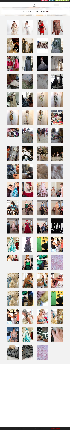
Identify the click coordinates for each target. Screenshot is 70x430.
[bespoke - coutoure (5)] (27, 287)
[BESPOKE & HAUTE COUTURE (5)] (57, 88)
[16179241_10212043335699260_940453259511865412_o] (27, 70)
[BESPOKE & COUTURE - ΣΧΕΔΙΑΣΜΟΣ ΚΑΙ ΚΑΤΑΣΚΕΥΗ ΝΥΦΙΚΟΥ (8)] (13, 341)
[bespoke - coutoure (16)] (13, 233)
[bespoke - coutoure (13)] (27, 215)
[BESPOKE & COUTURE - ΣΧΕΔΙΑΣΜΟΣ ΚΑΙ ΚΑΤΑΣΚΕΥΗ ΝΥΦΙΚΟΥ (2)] (42, 305)
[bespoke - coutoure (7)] (57, 287)
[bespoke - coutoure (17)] (27, 233)
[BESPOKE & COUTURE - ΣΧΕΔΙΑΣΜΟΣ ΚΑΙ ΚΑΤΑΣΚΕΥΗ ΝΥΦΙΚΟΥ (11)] (57, 341)
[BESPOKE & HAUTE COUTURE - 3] (27, 34)
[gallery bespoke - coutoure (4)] (57, 251)
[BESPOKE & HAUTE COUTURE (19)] (27, 161)
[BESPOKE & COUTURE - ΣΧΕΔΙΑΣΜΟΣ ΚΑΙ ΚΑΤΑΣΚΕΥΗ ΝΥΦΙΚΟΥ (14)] (42, 359)
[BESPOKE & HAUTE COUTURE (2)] (13, 88)
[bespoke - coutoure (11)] (57, 197)
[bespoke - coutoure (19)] (57, 233)
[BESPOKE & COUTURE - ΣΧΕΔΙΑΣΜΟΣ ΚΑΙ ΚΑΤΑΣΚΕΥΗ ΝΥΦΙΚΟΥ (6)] (42, 323)
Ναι (53, 428)
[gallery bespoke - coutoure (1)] (13, 251)
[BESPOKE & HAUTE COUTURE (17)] (57, 143)
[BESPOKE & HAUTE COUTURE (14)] (13, 137)
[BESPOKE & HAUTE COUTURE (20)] (42, 161)
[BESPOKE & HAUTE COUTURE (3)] (27, 88)
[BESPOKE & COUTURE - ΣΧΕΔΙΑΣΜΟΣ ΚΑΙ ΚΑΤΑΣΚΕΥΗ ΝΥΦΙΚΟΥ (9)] (27, 341)
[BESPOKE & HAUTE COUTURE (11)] (27, 125)
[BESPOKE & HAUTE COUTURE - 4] (42, 34)
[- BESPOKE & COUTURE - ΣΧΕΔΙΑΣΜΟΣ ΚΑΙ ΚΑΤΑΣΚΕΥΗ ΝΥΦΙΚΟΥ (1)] (27, 52)
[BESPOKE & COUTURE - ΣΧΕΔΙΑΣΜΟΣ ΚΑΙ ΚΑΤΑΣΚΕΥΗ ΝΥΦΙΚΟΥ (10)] (42, 341)
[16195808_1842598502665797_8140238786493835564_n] (57, 52)
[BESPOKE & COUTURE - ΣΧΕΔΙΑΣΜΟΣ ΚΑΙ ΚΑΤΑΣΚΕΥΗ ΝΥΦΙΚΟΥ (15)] (13, 305)
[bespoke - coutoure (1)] (27, 269)
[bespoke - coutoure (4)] (13, 287)
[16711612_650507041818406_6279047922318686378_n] (42, 52)
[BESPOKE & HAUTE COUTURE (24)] (42, 179)
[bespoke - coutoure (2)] (42, 269)
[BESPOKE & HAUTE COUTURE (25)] (57, 179)
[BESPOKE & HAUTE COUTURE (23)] (27, 179)
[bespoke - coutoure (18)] (42, 233)
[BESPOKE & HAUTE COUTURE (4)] (42, 88)
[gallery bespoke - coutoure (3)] (42, 251)
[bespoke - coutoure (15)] (57, 215)
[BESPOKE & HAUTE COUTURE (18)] (13, 161)
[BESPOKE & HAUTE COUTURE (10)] (13, 125)
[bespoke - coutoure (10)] (42, 197)
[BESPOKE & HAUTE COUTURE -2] (57, 34)
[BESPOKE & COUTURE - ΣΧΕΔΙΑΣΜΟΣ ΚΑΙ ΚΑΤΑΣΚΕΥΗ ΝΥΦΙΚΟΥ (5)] (27, 323)
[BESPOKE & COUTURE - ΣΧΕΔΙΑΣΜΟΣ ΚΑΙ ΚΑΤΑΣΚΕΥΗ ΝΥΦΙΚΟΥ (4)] (13, 323)
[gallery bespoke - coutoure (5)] (13, 261)
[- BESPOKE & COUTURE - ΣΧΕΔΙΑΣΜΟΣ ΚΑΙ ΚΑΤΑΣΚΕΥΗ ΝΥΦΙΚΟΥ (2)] (13, 52)
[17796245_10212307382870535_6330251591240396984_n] (13, 70)
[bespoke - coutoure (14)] (42, 215)
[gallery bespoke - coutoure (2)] (27, 251)
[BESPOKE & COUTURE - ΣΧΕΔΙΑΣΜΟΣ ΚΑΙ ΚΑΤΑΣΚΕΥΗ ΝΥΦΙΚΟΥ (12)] (13, 359)
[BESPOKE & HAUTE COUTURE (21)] (57, 161)
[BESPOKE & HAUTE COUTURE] (13, 34)
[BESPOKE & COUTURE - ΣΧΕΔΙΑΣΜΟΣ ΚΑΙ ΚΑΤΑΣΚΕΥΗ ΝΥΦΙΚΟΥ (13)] (27, 359)
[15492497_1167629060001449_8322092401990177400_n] (42, 70)
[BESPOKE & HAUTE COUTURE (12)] (42, 125)
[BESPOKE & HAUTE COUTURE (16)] (42, 143)
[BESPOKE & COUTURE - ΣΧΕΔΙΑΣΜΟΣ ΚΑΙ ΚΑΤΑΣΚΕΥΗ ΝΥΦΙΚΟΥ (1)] (27, 305)
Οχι (57, 428)
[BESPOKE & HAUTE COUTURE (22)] (13, 179)
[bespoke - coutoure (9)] (27, 197)
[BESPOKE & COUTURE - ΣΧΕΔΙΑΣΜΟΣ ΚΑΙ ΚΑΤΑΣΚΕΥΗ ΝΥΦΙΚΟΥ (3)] (57, 305)
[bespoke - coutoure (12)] (13, 215)
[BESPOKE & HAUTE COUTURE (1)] (57, 70)
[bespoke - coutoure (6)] (42, 287)
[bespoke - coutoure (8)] (13, 197)
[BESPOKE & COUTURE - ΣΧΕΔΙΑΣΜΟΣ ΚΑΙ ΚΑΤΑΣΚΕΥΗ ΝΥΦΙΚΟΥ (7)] (57, 323)
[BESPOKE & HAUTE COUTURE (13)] (57, 125)
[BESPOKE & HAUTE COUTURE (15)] (27, 143)
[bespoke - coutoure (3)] (57, 269)
